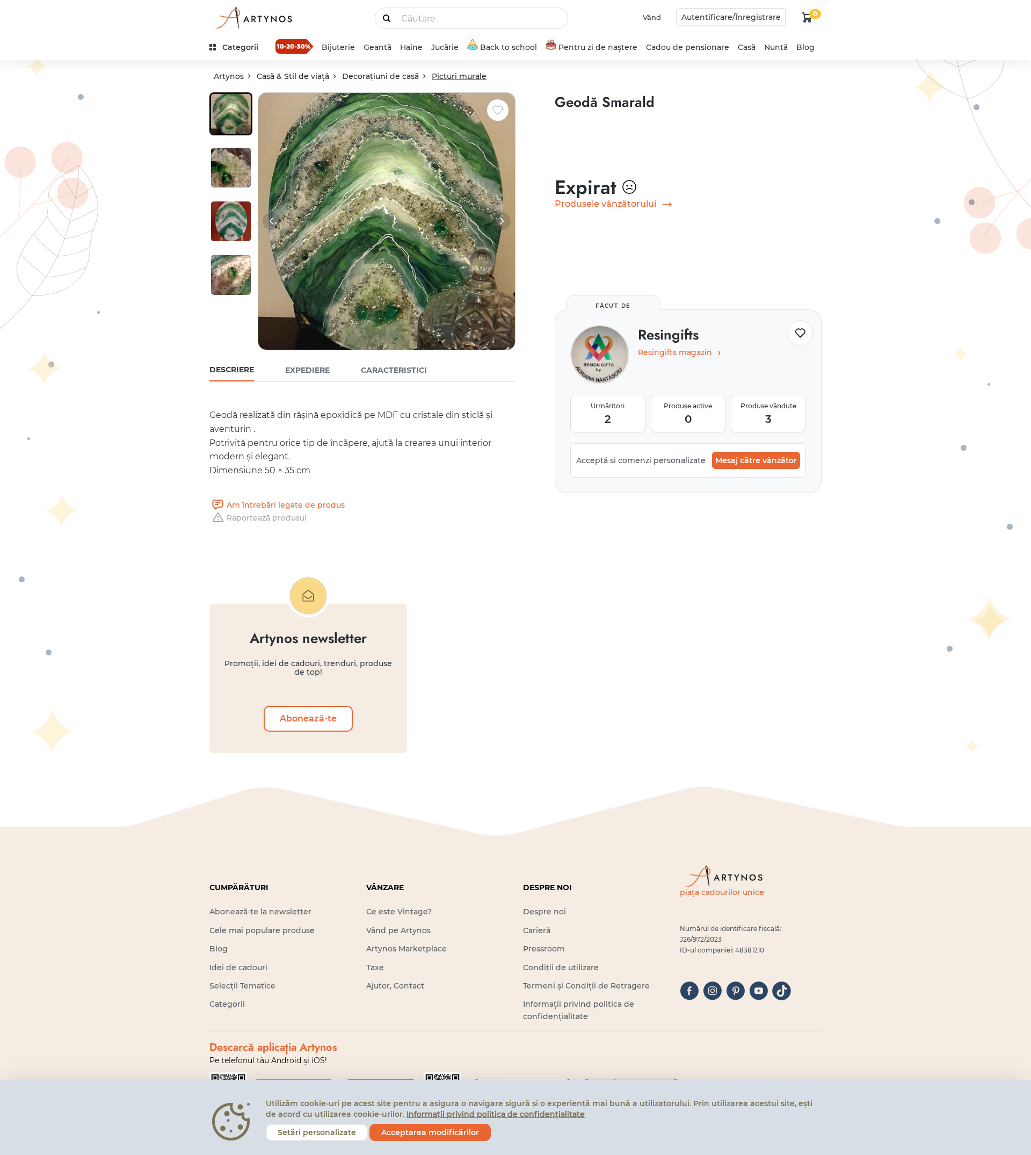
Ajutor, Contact (395, 986)
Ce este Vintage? (399, 911)
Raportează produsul (267, 518)
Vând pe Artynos (398, 930)
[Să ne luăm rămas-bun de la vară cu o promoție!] (294, 46)
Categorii (227, 1004)
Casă (747, 47)
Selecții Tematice (242, 986)
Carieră (536, 930)
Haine (411, 47)
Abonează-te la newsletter (260, 911)
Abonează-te (308, 718)
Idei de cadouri (238, 967)
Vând (652, 17)
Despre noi (544, 911)
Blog (805, 47)
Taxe (375, 967)
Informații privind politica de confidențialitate (495, 1114)
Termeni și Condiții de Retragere (586, 986)
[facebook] (689, 990)
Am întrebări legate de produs (286, 505)
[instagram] (712, 990)
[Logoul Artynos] (252, 17)
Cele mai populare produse (262, 930)
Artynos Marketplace (406, 949)
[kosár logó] (807, 17)
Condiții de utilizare (561, 967)
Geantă (377, 47)
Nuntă (776, 47)
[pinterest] (735, 990)
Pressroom (544, 949)
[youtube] (758, 990)
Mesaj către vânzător (756, 460)
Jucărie (445, 47)
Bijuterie (338, 47)
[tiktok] (781, 990)
